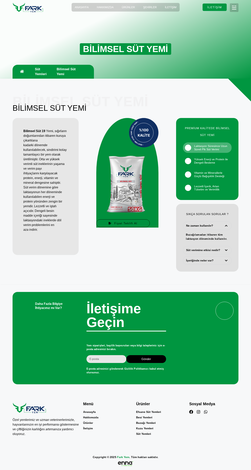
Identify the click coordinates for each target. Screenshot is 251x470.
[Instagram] (198, 412)
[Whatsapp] (206, 412)
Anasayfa (82, 7)
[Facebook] (191, 412)
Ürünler (128, 7)
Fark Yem (123, 457)
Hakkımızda (105, 7)
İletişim (170, 7)
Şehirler (150, 7)
